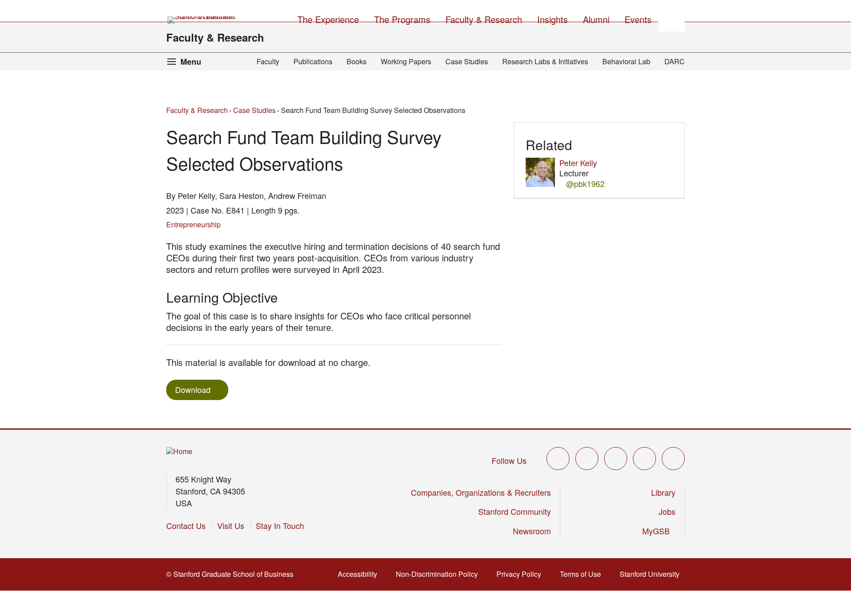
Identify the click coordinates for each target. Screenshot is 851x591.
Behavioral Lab (626, 61)
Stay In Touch (280, 525)
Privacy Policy (521, 574)
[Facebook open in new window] (586, 458)
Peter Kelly (578, 162)
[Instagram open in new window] (615, 458)
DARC (674, 61)
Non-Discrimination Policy (439, 574)
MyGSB (658, 531)
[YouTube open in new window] (644, 458)
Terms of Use (583, 574)
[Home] (179, 451)
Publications (312, 61)
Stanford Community (514, 511)
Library (663, 492)
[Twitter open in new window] (558, 458)
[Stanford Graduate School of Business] (202, 19)
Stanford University (652, 574)
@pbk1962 (585, 184)
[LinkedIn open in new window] (673, 458)
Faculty (268, 61)
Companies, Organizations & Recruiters (481, 492)
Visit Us (230, 525)
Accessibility (360, 574)
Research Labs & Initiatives (545, 61)
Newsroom (532, 531)
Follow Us (509, 460)
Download (193, 389)
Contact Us (186, 525)
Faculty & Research (215, 37)
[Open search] (671, 18)
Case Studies (466, 61)
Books (357, 61)
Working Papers (406, 61)
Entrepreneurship (193, 224)
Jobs (667, 511)
